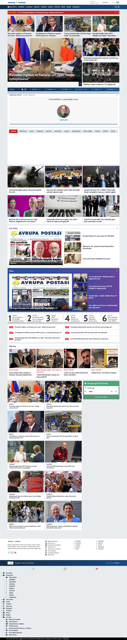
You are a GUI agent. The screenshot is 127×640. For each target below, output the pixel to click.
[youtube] (96, 568)
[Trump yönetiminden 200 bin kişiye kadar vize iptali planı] (63, 421)
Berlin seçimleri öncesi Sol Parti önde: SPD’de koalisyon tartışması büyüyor (112, 319)
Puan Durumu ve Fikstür (54, 549)
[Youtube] (15, 552)
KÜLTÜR (57, 7)
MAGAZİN (40, 131)
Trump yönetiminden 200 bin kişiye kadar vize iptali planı (89, 332)
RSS (11, 563)
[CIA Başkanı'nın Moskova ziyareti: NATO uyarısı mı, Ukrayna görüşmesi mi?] (26, 421)
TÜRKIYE (77, 545)
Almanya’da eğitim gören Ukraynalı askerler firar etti (25, 191)
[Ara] (116, 7)
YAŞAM (66, 131)
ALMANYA (29, 7)
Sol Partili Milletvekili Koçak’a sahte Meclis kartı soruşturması (93, 319)
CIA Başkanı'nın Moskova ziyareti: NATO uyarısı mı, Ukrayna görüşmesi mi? (38, 332)
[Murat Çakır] (63, 111)
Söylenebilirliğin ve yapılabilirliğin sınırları (63, 99)
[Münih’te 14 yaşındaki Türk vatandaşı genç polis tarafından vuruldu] (101, 206)
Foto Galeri (9, 599)
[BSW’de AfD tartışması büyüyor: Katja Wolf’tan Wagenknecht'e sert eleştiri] (26, 206)
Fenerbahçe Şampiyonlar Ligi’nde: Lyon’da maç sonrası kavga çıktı (91, 327)
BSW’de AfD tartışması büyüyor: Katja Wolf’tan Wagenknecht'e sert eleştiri (23, 220)
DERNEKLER (76, 131)
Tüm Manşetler (52, 551)
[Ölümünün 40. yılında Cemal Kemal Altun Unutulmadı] (72, 247)
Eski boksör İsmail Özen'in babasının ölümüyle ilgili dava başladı (38, 319)
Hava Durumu (51, 543)
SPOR (63, 7)
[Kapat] (126, 638)
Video (8, 602)
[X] (12, 552)
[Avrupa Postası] (17, 2)
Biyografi (9, 608)
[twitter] (65, 568)
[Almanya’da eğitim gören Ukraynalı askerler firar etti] (26, 177)
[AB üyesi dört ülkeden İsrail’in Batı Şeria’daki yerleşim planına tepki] (63, 177)
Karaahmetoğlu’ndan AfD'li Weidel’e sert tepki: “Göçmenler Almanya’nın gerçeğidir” (23, 467)
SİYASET (13, 131)
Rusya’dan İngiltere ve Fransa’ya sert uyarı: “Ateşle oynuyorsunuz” (35, 327)
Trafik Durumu (52, 547)
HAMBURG (101, 541)
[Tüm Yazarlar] (117, 95)
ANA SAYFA (13, 7)
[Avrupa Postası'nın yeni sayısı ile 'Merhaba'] (72, 236)
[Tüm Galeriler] (117, 228)
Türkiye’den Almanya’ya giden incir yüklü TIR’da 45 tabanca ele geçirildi (62, 220)
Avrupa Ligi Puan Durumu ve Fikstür (20, 628)
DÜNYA (50, 7)
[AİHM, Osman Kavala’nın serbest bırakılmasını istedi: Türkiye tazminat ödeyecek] (26, 511)
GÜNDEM (21, 7)
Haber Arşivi (51, 554)
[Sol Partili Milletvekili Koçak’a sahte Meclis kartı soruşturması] (63, 451)
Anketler (9, 610)
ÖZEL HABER (87, 131)
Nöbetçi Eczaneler (53, 541)
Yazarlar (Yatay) (15, 95)
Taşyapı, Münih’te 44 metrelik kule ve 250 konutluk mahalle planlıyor (76, 319)
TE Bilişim (116, 563)
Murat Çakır (63, 120)
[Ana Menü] (118, 7)
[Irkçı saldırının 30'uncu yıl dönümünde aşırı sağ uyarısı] (80, 306)
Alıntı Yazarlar (29, 95)
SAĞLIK (97, 131)
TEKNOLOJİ (23, 131)
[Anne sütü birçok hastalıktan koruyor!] (72, 258)
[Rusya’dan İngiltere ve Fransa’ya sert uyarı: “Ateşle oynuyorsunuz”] (26, 391)
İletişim (8, 615)
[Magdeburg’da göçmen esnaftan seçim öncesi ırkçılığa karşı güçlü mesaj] (26, 481)
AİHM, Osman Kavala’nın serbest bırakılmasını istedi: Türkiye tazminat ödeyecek (25, 527)
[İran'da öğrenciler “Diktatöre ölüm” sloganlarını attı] (80, 277)
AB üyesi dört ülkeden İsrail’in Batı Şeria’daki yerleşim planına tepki (63, 191)
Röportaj (9, 606)
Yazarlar (8, 604)
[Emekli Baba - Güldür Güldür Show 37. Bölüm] (80, 297)
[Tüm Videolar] (117, 271)
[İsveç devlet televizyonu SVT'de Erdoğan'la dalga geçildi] (80, 287)
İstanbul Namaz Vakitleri (54, 545)
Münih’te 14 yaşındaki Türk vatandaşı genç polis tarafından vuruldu (99, 220)
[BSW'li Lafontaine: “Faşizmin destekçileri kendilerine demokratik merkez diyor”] (63, 511)
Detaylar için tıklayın (101, 397)
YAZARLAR (75, 7)
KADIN (69, 7)
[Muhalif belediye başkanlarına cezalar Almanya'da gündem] (63, 481)
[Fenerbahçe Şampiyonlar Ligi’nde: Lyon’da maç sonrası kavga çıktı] (63, 391)
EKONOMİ (58, 131)
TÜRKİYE (44, 7)
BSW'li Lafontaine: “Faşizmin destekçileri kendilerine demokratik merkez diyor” (55, 319)
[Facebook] (9, 552)
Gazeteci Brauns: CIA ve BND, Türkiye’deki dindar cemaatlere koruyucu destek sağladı (100, 191)
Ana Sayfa (9, 573)
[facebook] (33, 568)
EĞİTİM (105, 131)
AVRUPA (36, 7)
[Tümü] (117, 346)
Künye (8, 613)
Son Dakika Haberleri (53, 553)
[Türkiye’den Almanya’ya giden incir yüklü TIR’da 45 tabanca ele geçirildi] (63, 206)
